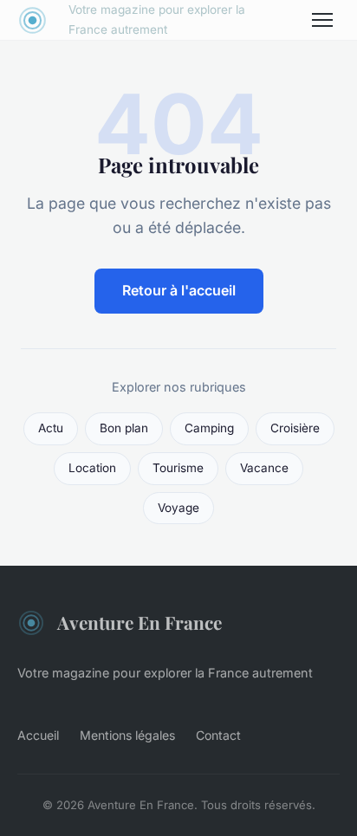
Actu (50, 428)
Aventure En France (139, 622)
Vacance (264, 468)
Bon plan (124, 428)
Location (92, 468)
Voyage (178, 508)
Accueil (38, 735)
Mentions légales (127, 735)
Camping (209, 428)
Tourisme (178, 468)
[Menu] (322, 20)
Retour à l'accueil (179, 290)
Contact (218, 735)
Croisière (295, 428)
